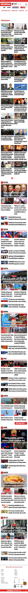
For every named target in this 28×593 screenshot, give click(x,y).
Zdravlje (2, 493)
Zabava (16, 572)
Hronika (14, 319)
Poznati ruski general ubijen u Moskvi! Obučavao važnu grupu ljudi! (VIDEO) (20, 79)
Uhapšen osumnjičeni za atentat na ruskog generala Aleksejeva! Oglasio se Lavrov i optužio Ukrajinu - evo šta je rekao (7, 65)
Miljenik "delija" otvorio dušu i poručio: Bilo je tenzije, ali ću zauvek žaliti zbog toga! (17, 390)
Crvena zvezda (17, 366)
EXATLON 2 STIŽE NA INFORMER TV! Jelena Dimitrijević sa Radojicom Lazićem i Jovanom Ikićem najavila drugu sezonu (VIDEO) (16, 257)
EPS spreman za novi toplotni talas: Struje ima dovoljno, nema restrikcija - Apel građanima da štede (17, 300)
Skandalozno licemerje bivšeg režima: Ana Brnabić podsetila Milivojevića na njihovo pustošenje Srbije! (17, 224)
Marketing (2, 577)
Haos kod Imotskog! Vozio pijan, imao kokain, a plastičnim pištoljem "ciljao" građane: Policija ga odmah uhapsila (17, 353)
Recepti (14, 480)
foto (15, 332)
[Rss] (20, 582)
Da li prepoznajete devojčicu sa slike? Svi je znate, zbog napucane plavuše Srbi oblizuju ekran (17, 554)
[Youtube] (16, 582)
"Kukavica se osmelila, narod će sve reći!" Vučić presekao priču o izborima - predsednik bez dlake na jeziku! (20, 210)
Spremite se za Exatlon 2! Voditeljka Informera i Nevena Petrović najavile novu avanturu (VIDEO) (17, 252)
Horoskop (21, 10)
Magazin (16, 573)
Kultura (14, 435)
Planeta (15, 403)
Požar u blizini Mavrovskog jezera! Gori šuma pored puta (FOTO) (7, 407)
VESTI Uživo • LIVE (17, 590)
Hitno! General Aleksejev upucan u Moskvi (6, 78)
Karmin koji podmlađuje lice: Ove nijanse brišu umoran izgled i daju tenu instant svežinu (17, 507)
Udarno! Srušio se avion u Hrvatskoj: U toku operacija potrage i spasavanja (7, 419)
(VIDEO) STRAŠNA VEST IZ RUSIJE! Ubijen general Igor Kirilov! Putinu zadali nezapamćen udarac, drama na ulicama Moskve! (20, 140)
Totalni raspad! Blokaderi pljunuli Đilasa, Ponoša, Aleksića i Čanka (14, 194)
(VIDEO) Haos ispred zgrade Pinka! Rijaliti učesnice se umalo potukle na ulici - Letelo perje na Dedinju (20, 545)
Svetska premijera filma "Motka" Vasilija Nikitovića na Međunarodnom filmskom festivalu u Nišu (17, 461)
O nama (2, 579)
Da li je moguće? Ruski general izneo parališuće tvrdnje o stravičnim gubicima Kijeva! (7, 138)
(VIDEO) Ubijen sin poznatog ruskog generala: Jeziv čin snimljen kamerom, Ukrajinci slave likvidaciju (7, 94)
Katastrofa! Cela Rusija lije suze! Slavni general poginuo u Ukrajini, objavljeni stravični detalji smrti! (20, 171)
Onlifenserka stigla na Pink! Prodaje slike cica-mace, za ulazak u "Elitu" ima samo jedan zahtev (7, 544)
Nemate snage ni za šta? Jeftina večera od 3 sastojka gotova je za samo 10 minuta (14, 484)
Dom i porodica (17, 493)
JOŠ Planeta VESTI (20, 423)
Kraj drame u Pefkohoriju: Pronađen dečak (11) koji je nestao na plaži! (20, 294)
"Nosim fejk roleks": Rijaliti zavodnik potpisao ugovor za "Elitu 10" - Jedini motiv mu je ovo (14, 529)
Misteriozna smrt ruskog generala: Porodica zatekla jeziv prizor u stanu (19, 32)
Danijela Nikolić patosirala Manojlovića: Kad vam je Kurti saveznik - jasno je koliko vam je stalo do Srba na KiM (17, 218)
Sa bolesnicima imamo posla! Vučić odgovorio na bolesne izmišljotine (7, 208)
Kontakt (2, 580)
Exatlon (2, 237)
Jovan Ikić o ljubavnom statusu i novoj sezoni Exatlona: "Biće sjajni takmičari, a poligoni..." (19, 243)
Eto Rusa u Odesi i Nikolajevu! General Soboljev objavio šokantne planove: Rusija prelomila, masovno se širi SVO (7, 33)
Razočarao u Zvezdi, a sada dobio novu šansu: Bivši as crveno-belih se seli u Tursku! (17, 379)
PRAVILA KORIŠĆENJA (4, 582)
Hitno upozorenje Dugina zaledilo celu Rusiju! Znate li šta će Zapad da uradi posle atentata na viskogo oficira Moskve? (20, 49)
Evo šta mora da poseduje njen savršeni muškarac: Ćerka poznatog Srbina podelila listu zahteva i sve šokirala (17, 559)
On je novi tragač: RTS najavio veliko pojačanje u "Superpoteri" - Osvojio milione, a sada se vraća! (7, 454)
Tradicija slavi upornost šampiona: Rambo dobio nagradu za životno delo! (6, 294)
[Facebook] (16, 580)
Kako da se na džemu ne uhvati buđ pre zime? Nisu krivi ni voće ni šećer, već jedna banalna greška (20, 499)
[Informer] (18, 4)
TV (1, 572)
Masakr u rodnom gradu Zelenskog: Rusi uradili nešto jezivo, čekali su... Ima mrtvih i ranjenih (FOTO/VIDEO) (19, 407)
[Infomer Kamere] (14, 4)
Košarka (2, 366)
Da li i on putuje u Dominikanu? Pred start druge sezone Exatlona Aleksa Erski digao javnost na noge (7, 244)
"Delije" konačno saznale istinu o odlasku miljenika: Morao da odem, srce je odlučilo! (20, 372)
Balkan (2, 403)
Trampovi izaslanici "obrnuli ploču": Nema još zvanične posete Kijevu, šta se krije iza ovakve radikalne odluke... (20, 419)
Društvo (14, 276)
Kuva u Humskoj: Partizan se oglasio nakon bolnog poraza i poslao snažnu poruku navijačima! (17, 385)
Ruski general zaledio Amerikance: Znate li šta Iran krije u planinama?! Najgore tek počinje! (7, 48)
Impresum (3, 581)
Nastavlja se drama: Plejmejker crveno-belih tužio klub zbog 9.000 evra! (7, 371)
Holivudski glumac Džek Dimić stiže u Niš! (17, 467)
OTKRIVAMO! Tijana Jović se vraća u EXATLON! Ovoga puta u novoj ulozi (16, 263)
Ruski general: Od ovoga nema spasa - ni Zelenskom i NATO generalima (7, 107)
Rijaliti (14, 525)
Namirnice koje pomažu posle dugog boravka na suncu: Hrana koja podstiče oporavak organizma (7, 499)
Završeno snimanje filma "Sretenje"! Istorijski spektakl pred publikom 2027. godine (20, 454)
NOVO (4, 7)
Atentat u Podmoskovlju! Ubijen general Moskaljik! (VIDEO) (19, 122)
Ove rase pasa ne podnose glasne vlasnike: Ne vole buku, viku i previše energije (17, 512)
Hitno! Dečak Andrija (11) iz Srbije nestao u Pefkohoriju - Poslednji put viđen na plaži (16, 306)
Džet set (16, 574)
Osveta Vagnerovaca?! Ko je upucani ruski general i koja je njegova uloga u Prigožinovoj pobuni (20, 64)
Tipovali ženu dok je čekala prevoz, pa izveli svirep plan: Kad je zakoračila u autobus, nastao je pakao (7, 338)
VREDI (2, 289)
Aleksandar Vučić (5, 10)
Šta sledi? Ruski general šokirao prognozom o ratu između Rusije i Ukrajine (19, 93)
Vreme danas (14, 10)
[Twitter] (20, 580)
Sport (15, 569)
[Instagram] (25, 580)
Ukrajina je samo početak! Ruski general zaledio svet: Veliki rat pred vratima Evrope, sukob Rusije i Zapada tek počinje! (7, 172)
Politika (8, 7)
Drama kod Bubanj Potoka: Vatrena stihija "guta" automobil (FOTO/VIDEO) (17, 347)
